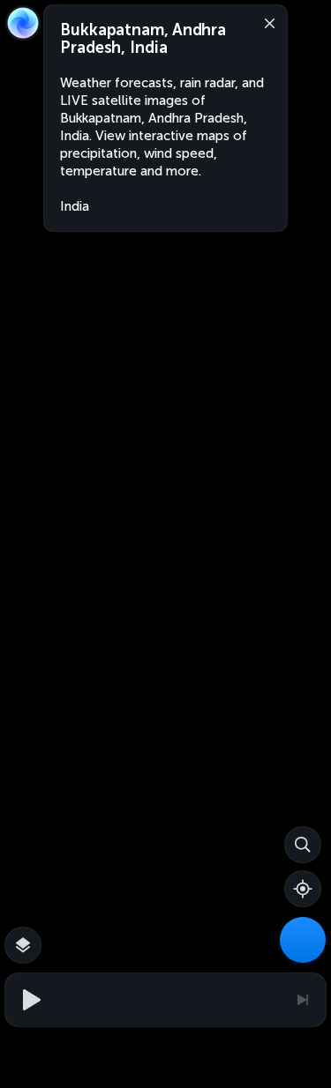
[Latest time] (302, 999)
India (74, 206)
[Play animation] (29, 999)
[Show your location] (302, 888)
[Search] (302, 844)
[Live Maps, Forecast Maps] (303, 940)
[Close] (265, 22)
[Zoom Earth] (23, 23)
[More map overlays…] (23, 945)
